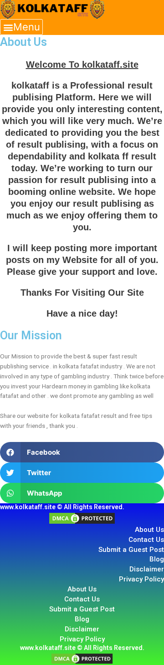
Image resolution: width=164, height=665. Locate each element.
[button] (21, 27)
